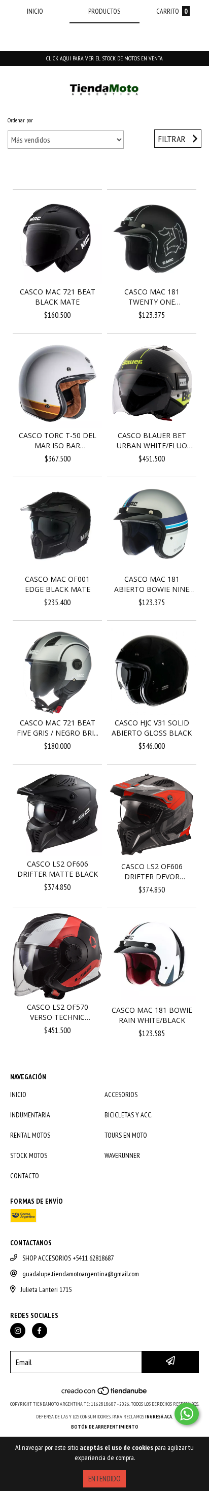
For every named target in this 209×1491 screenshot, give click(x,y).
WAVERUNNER (122, 1155)
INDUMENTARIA (30, 1114)
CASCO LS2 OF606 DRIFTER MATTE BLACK (57, 869)
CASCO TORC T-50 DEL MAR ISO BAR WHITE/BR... (57, 440)
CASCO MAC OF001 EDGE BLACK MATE (57, 584)
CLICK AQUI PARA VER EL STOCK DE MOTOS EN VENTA (104, 58)
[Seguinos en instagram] (17, 1330)
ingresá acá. (159, 1416)
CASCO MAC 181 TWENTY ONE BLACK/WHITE (152, 297)
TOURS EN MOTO (125, 1135)
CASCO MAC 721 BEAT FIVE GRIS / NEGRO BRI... (57, 728)
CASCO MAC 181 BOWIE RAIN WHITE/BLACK (152, 1015)
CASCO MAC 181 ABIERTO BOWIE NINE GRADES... (151, 584)
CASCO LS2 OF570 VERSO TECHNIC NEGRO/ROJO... (57, 1012)
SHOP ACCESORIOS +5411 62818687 (68, 1258)
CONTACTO (24, 1175)
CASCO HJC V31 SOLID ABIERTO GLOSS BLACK (152, 728)
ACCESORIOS (120, 1094)
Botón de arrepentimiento (104, 1426)
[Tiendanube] (104, 1393)
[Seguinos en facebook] (39, 1330)
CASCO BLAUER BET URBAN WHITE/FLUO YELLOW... (152, 440)
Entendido (104, 1478)
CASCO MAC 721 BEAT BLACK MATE (57, 297)
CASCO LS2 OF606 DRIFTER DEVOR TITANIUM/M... (152, 872)
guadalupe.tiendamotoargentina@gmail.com (80, 1273)
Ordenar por (20, 120)
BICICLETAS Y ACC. (128, 1114)
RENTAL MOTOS (30, 1135)
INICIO (18, 1094)
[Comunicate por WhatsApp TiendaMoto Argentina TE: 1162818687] (187, 1414)
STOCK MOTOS (28, 1155)
